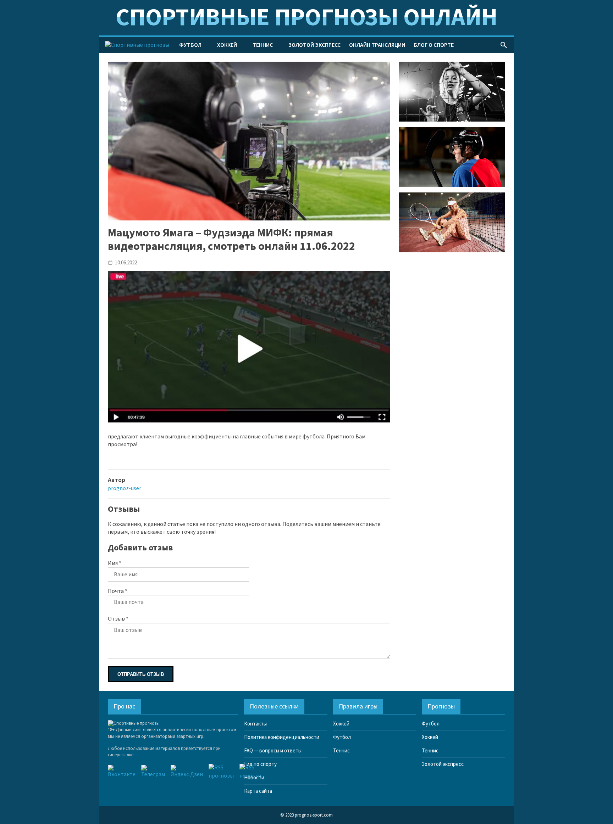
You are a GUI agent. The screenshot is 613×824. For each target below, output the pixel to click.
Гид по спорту (260, 764)
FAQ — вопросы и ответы (273, 751)
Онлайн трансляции (377, 45)
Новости (254, 777)
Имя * (114, 563)
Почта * (117, 591)
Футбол (190, 45)
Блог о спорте (434, 45)
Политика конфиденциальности (281, 737)
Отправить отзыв (140, 674)
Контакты (255, 724)
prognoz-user (124, 488)
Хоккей (227, 45)
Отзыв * (118, 619)
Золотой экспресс (314, 45)
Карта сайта (258, 791)
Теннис (263, 45)
